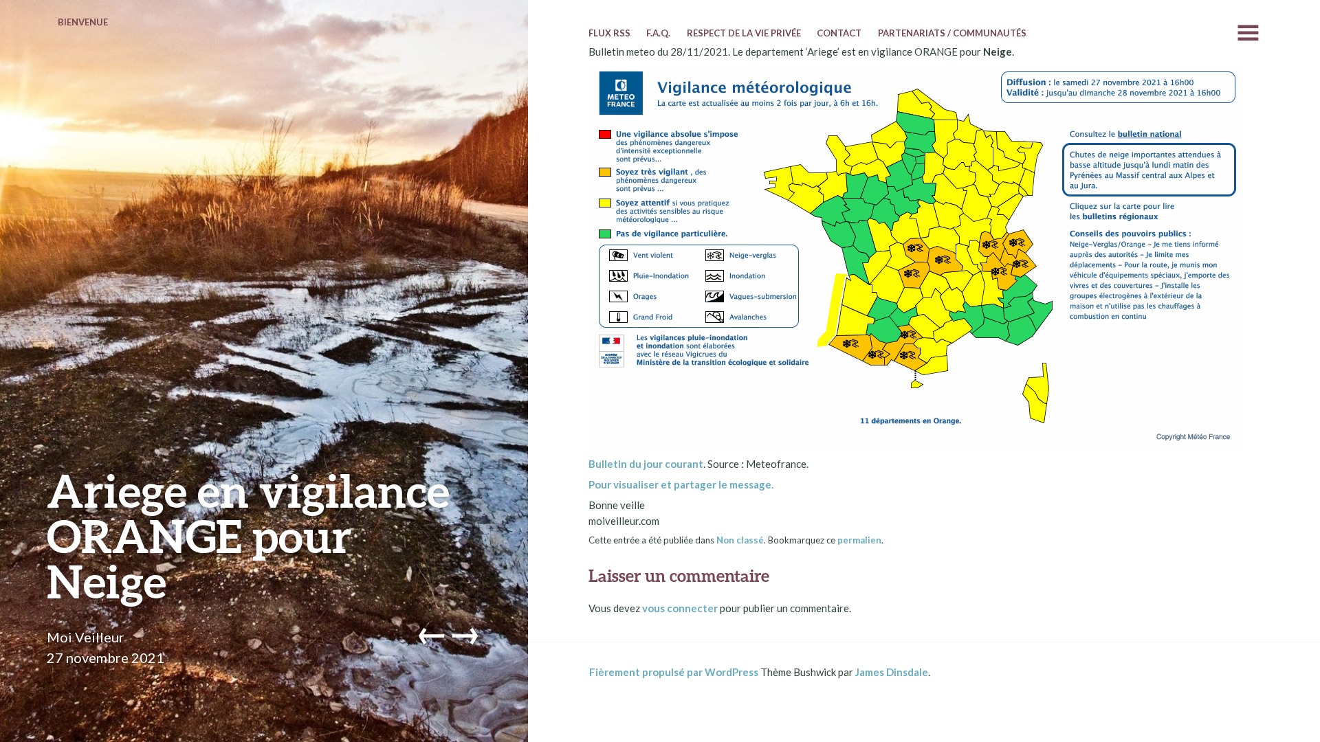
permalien (859, 540)
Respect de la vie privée (744, 32)
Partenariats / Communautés (952, 32)
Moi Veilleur (85, 637)
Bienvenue (83, 21)
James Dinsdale (891, 672)
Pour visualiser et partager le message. (680, 484)
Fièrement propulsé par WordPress (673, 672)
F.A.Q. (658, 32)
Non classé (740, 540)
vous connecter (680, 608)
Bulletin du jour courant (645, 464)
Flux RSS (609, 32)
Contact (839, 32)
